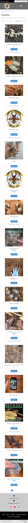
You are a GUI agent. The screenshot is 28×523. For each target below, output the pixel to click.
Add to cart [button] (14, 81)
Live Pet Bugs (7, 11)
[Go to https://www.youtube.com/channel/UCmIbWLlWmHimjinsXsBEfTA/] (14, 507)
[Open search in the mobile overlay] (21, 1)
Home (2, 11)
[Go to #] (18, 507)
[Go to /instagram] (10, 507)
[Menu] (21, 6)
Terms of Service (21, 514)
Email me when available (14, 52)
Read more (14, 49)
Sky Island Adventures (14, 516)
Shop (7, 514)
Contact (12, 514)
